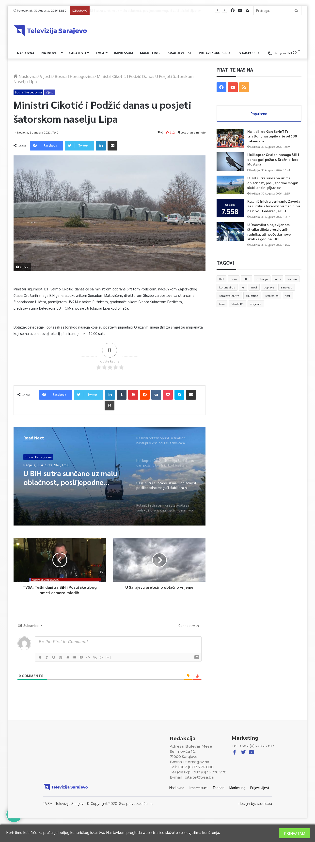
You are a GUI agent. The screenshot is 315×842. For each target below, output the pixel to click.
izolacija (262, 279)
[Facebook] (232, 10)
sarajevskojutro (229, 296)
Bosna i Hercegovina (74, 76)
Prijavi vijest (259, 787)
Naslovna (25, 52)
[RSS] (247, 10)
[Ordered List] (67, 658)
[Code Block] (88, 658)
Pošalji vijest (179, 52)
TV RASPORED (248, 52)
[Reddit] (145, 395)
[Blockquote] (81, 658)
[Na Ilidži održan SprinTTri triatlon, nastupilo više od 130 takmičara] (230, 138)
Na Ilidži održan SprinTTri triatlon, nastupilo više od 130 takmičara (272, 136)
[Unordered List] (74, 658)
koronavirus (227, 287)
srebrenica (272, 296)
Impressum (123, 52)
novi (254, 287)
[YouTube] (240, 10)
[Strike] (60, 658)
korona (292, 279)
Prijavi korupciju (214, 52)
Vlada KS (237, 304)
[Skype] (179, 395)
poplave (269, 287)
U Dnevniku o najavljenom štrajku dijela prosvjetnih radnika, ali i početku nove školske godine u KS (269, 231)
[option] (109, 476)
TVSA (99, 52)
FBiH (247, 279)
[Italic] (46, 658)
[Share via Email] (112, 145)
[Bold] (39, 658)
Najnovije (50, 52)
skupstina (252, 296)
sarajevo (286, 287)
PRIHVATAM (294, 833)
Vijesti (46, 76)
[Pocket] (168, 395)
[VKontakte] (156, 395)
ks (243, 287)
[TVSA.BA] (50, 31)
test (287, 296)
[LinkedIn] (101, 145)
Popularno (259, 113)
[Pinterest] (133, 395)
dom (234, 279)
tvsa (222, 304)
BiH (221, 279)
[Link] (95, 658)
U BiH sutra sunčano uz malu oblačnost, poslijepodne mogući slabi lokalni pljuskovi (273, 183)
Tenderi (218, 787)
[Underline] (53, 658)
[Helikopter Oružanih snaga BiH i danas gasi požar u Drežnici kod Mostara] (230, 161)
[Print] (109, 405)
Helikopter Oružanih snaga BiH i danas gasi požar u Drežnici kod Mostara (273, 159)
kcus (278, 279)
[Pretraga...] (296, 10)
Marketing (150, 52)
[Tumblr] (121, 395)
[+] (108, 657)
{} (101, 657)
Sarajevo (77, 52)
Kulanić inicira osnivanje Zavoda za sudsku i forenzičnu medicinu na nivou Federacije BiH (153, 10)
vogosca (255, 304)
